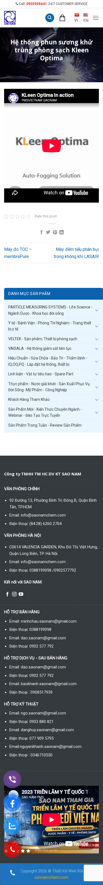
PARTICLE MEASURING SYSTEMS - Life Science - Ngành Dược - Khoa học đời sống (50, 310)
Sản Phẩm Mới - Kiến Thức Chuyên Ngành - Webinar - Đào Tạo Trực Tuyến (45, 412)
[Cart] (62, 17)
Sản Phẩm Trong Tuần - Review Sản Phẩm (45, 425)
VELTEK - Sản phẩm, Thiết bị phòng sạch (42, 339)
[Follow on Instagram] (14, 594)
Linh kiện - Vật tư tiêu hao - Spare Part (40, 374)
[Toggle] (96, 310)
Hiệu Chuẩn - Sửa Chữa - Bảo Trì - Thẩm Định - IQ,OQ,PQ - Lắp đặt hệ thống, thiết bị (47, 361)
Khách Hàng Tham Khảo (29, 399)
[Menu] (95, 17)
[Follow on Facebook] (7, 594)
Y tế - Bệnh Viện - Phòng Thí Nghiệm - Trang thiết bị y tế (49, 326)
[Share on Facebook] (41, 232)
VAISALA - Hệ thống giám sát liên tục (39, 348)
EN (85, 20)
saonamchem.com (51, 877)
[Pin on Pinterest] (55, 232)
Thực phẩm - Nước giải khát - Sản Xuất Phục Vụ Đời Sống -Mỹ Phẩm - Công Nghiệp (49, 387)
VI (76, 20)
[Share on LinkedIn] (61, 232)
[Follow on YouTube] (21, 594)
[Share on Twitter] (48, 232)
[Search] (49, 17)
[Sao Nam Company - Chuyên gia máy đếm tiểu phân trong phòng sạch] (15, 17)
